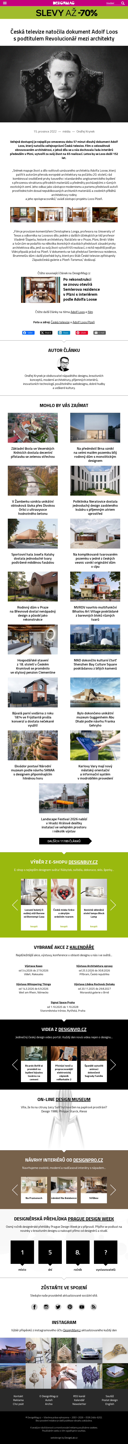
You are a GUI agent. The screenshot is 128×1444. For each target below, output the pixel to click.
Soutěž (110, 1396)
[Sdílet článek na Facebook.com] (28, 332)
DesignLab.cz (71, 1437)
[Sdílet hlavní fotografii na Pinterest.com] (82, 332)
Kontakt (18, 1396)
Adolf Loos (78, 311)
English (109, 1404)
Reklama (18, 1400)
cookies (93, 1427)
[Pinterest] (70, 1307)
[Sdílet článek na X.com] (46, 332)
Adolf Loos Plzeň (84, 322)
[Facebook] (34, 1307)
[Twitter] (58, 1307)
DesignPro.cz (88, 1159)
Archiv (49, 1404)
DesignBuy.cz (83, 861)
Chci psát (18, 1404)
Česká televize (60, 322)
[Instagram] (46, 1307)
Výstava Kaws (33, 966)
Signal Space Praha (63, 1002)
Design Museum (73, 1099)
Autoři (48, 1400)
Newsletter (79, 1404)
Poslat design (110, 1400)
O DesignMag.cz (48, 1396)
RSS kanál (79, 1396)
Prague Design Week (91, 1218)
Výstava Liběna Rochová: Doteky (94, 984)
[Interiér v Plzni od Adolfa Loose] (23, 214)
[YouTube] (82, 1307)
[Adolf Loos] (64, 84)
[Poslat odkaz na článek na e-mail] (99, 332)
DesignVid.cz (72, 1029)
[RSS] (93, 1307)
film (90, 311)
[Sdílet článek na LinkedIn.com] (64, 332)
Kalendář (79, 1400)
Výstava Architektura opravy (94, 966)
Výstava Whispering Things (33, 984)
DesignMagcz (72, 1330)
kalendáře (82, 947)
